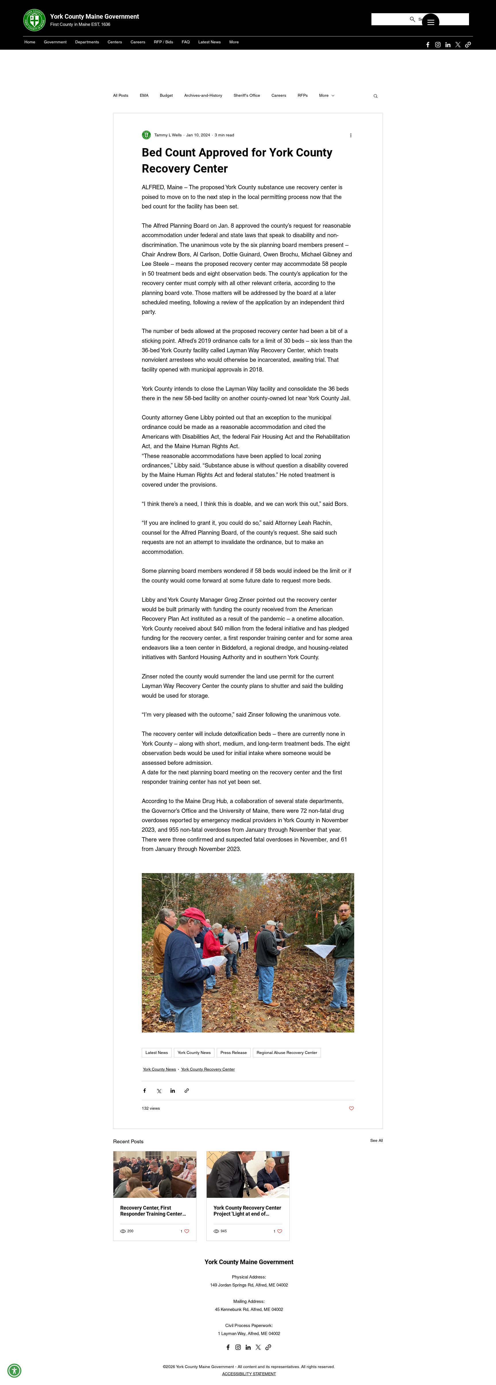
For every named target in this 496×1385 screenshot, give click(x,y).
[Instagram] (437, 44)
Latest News (157, 1052)
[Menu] (430, 22)
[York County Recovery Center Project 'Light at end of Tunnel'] (248, 1174)
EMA (144, 95)
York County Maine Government (94, 16)
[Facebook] (427, 44)
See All (376, 1140)
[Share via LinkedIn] (172, 1090)
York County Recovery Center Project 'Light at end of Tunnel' (247, 1211)
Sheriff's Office (247, 95)
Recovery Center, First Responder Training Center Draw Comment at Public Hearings (151, 1211)
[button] (375, 95)
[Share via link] (186, 1090)
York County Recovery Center (208, 1069)
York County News (194, 1052)
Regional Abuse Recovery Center (287, 1052)
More (324, 95)
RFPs (303, 95)
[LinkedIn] (448, 44)
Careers (279, 95)
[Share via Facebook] (144, 1090)
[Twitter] (458, 44)
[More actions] (350, 134)
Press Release (233, 1052)
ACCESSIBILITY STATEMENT (249, 1374)
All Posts (120, 95)
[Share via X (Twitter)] (158, 1090)
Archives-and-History (203, 95)
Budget (166, 95)
